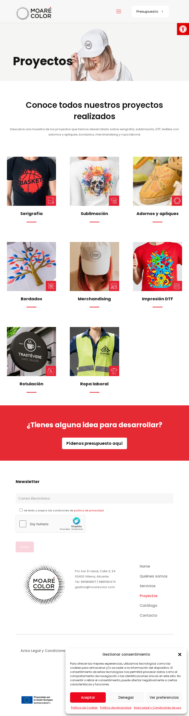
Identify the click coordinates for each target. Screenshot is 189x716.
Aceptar (88, 697)
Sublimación (94, 213)
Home (145, 566)
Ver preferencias (164, 697)
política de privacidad (89, 510)
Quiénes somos (154, 576)
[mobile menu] (119, 11)
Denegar (126, 697)
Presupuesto (147, 11)
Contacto (148, 615)
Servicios (148, 585)
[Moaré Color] (34, 11)
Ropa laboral (94, 384)
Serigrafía (31, 213)
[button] (183, 29)
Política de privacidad (115, 708)
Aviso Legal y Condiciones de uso (157, 708)
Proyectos (149, 595)
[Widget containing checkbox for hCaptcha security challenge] (50, 524)
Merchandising (94, 299)
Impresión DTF (157, 299)
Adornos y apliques (157, 213)
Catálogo (148, 605)
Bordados (31, 299)
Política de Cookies (84, 708)
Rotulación (31, 384)
